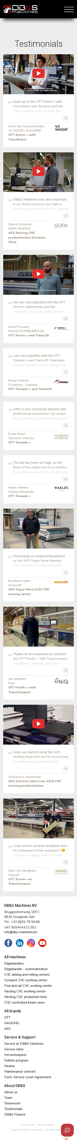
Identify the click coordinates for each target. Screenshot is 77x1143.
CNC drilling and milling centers (27, 974)
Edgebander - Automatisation (26, 969)
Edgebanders (14, 963)
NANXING (11, 1023)
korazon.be (59, 1139)
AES (7, 1029)
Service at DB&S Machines (23, 1044)
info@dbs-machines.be (20, 932)
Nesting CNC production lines (25, 997)
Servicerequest (15, 1055)
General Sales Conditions (28, 1130)
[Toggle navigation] (68, 9)
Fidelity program (16, 1060)
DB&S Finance (14, 1114)
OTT (7, 1017)
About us (11, 1092)
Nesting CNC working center (25, 991)
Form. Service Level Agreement (27, 1077)
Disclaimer (28, 1125)
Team (8, 1098)
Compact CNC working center (25, 980)
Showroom (12, 1103)
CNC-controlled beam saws (24, 1002)
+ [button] (65, 118)
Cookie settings (55, 1130)
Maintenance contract (20, 1071)
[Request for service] (67, 1130)
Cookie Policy (45, 1125)
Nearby (9, 1066)
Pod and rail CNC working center (28, 986)
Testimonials (13, 1109)
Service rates (14, 1049)
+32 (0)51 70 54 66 (25, 922)
